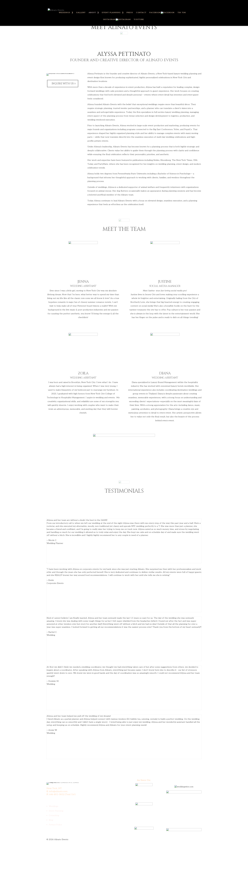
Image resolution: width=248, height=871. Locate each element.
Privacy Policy (55, 824)
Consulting (54, 815)
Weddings (64, 13)
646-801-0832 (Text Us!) (62, 794)
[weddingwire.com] (184, 786)
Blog (51, 820)
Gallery (81, 13)
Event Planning (111, 13)
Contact (141, 13)
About (92, 13)
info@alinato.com (58, 791)
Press (130, 13)
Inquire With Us (63, 83)
